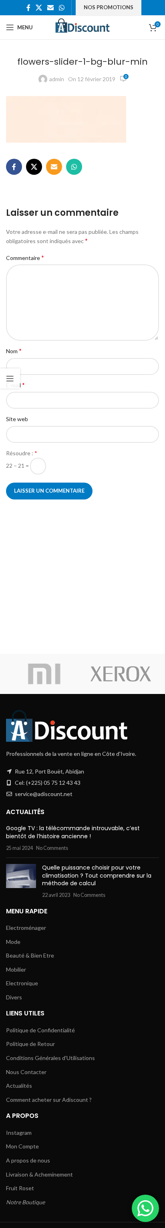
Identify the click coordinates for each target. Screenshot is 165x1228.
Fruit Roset (20, 1188)
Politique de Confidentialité (40, 1030)
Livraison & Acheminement (39, 1174)
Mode (13, 941)
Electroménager (26, 927)
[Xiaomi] (44, 674)
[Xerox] (120, 674)
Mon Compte (22, 1146)
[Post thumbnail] (21, 881)
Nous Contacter (26, 1071)
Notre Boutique (25, 1202)
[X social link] (38, 8)
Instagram (19, 1132)
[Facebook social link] (28, 8)
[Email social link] (50, 8)
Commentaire (25, 257)
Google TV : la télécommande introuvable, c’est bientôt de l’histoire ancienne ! (73, 832)
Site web (17, 418)
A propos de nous (28, 1160)
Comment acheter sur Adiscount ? (49, 1099)
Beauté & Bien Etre (30, 955)
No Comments (52, 848)
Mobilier (16, 969)
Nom (14, 350)
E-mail (15, 385)
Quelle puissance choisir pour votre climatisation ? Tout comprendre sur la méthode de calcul (96, 875)
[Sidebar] (10, 378)
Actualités (19, 1085)
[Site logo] (82, 26)
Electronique (22, 983)
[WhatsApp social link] (61, 8)
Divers (14, 997)
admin (56, 79)
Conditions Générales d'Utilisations (50, 1057)
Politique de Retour (30, 1043)
